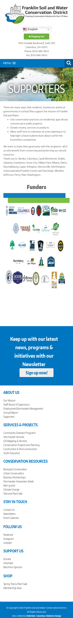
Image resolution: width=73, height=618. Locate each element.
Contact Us (9, 509)
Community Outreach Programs (19, 433)
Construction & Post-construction (20, 449)
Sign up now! (37, 372)
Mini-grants (9, 485)
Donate (7, 559)
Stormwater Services (13, 437)
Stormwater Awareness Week (18, 481)
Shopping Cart (37, 36)
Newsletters (9, 513)
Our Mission (9, 400)
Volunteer (8, 563)
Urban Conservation (13, 473)
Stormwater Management (30, 408)
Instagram (8, 538)
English (32, 29)
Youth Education (11, 453)
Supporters (9, 416)
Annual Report (10, 412)
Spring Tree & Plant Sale (15, 584)
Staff (5, 404)
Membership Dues (12, 588)
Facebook (8, 534)
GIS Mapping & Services (15, 441)
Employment (10, 408)
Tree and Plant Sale (12, 493)
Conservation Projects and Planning (21, 445)
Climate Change (11, 489)
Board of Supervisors (19, 404)
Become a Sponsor (12, 567)
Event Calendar (11, 518)
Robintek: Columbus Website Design (43, 616)
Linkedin (7, 542)
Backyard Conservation (15, 469)
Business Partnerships (14, 477)
